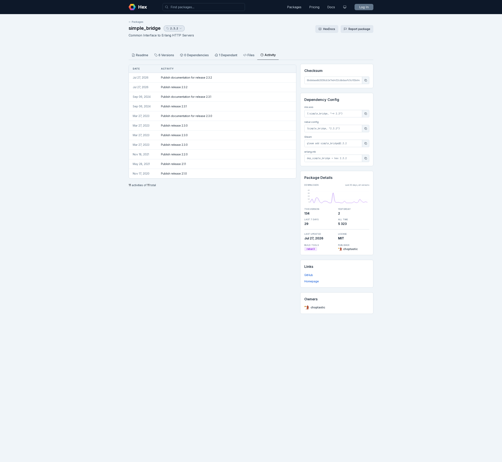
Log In (364, 7)
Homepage (311, 281)
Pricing (314, 7)
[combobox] (204, 7)
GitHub (308, 275)
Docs (331, 7)
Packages (294, 7)
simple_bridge (145, 28)
